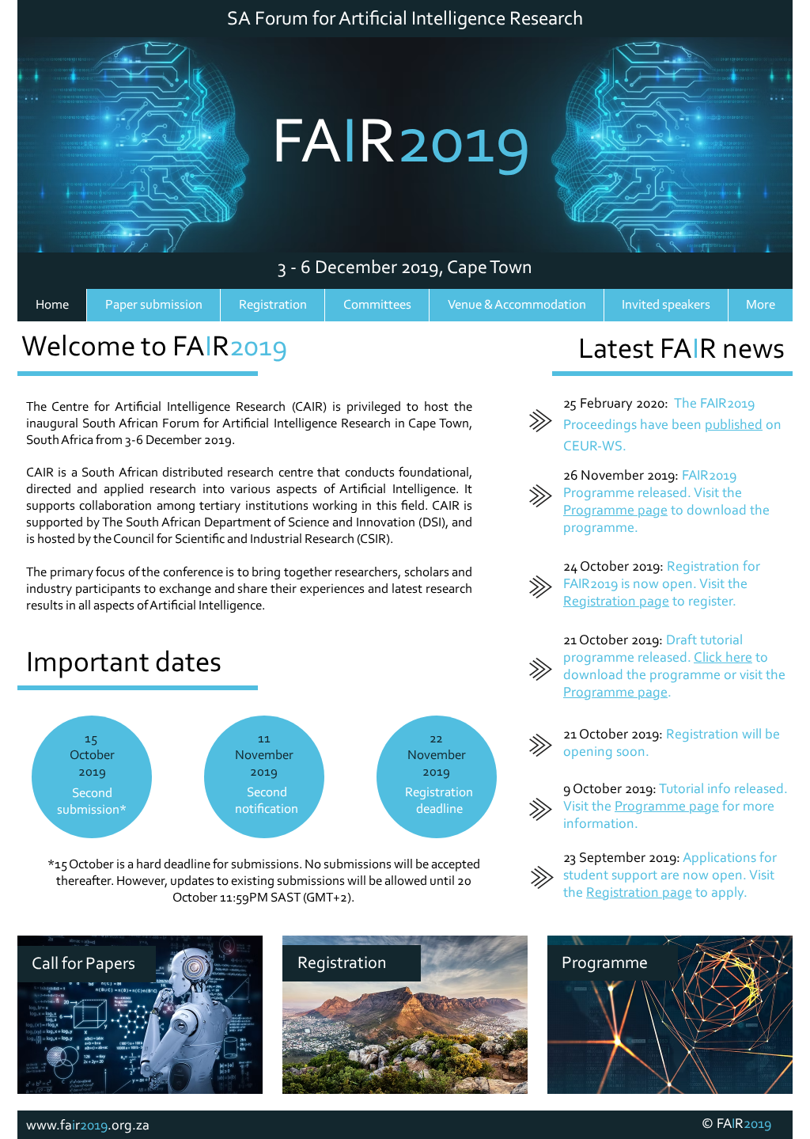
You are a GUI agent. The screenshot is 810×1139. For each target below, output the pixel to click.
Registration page (616, 602)
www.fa (49, 1126)
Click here (723, 658)
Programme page (615, 511)
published (734, 426)
